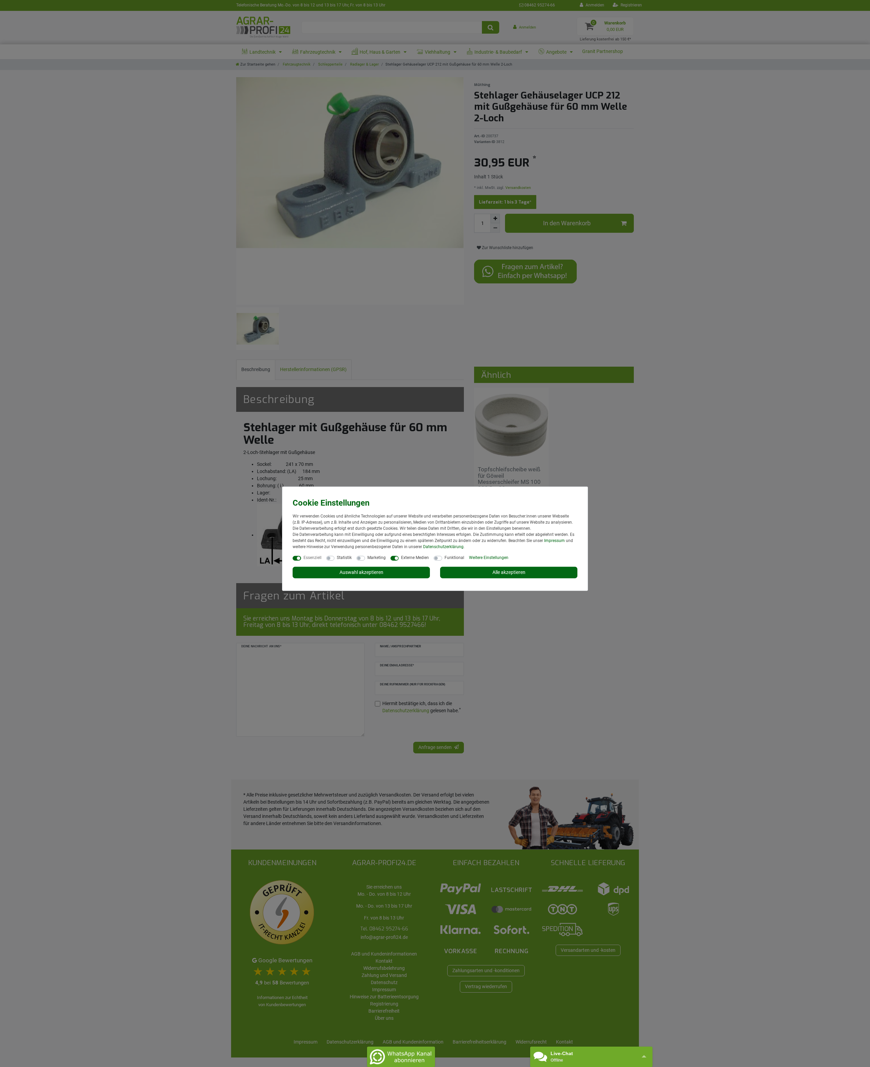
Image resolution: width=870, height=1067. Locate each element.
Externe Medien (415, 557)
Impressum (554, 540)
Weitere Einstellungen (488, 557)
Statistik (344, 557)
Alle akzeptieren (508, 572)
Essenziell (312, 557)
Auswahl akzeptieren (361, 572)
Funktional (454, 557)
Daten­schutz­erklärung (443, 546)
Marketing (376, 557)
